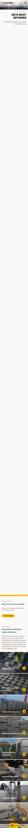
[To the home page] (7, 3)
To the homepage (8, 615)
